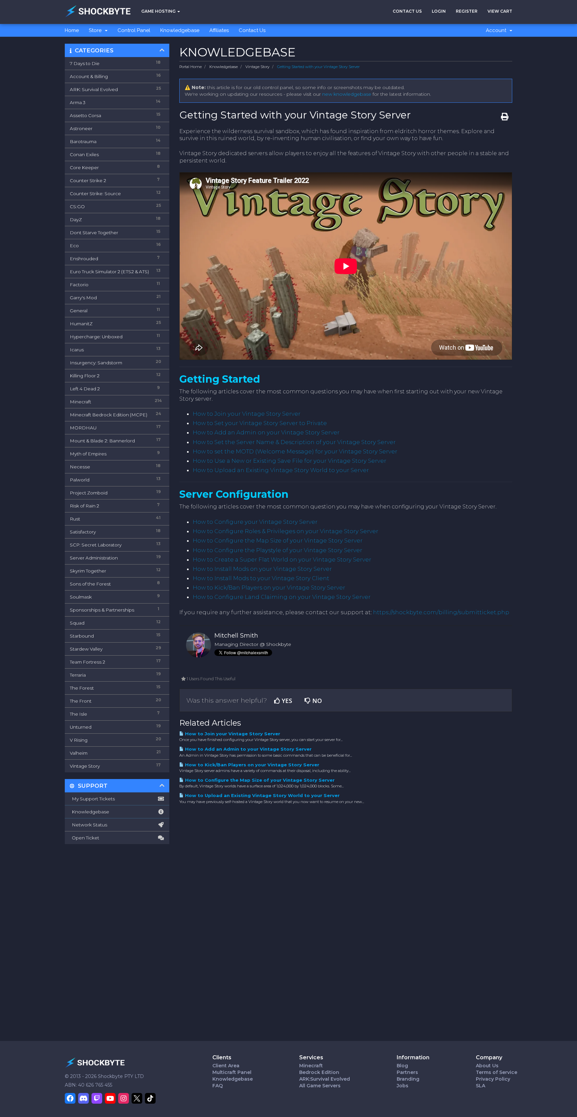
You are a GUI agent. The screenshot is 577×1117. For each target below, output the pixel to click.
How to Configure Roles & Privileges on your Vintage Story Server (285, 531)
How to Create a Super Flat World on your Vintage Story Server (282, 559)
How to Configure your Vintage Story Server (255, 521)
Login (439, 11)
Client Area (225, 1066)
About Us (487, 1066)
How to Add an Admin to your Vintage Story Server (248, 749)
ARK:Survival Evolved (324, 1079)
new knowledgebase (346, 94)
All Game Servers (320, 1086)
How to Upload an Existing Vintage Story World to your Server (281, 470)
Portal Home (190, 66)
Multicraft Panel (231, 1072)
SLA (480, 1086)
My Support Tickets (92, 798)
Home (72, 30)
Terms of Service (496, 1072)
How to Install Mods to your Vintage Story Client (261, 578)
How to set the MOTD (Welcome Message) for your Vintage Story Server (295, 451)
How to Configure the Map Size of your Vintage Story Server (278, 540)
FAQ (217, 1086)
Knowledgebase (179, 30)
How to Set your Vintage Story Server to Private (260, 423)
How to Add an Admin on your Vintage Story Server (266, 432)
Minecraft (311, 1066)
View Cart (500, 11)
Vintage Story (257, 66)
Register (466, 11)
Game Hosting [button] (159, 11)
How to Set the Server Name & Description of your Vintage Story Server (294, 442)
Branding (408, 1079)
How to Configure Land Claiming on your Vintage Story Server (282, 597)
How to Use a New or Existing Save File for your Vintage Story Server (289, 460)
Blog (402, 1066)
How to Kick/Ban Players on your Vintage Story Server (269, 587)
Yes (286, 701)
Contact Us (407, 11)
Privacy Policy (493, 1079)
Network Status (88, 824)
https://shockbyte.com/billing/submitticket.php (441, 612)
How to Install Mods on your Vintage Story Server (262, 569)
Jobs (402, 1086)
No (316, 701)
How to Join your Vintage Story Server (247, 413)
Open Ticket (84, 837)
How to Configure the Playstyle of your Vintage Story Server (277, 550)
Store (96, 30)
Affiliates (219, 30)
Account (497, 30)
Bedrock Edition (319, 1072)
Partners (407, 1072)
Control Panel (134, 30)
